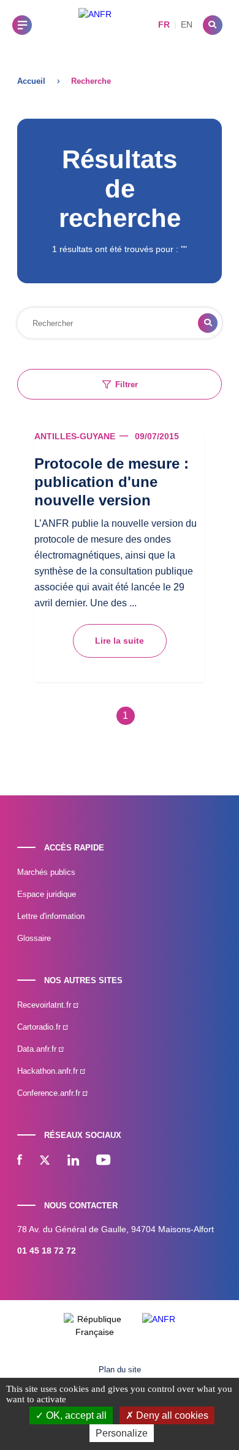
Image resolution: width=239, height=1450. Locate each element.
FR (164, 24)
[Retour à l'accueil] (95, 25)
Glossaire (34, 938)
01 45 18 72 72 (46, 1250)
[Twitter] (44, 1161)
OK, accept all (75, 1415)
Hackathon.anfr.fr (48, 1071)
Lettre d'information (51, 916)
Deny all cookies (171, 1415)
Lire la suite (119, 640)
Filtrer (126, 384)
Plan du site (120, 1369)
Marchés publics (46, 872)
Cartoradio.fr (40, 1027)
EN (186, 24)
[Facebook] (19, 1161)
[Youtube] (103, 1161)
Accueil (31, 81)
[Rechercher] (212, 25)
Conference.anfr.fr (50, 1093)
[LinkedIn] (73, 1161)
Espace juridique (46, 894)
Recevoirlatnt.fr (45, 1004)
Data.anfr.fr (38, 1049)
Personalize (122, 1433)
